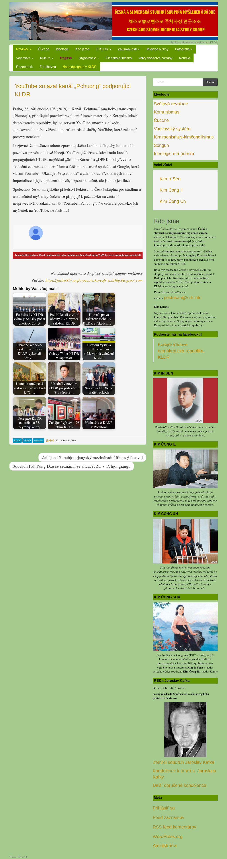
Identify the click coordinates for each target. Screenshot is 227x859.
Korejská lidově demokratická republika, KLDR (181, 350)
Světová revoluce (171, 103)
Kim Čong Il (171, 190)
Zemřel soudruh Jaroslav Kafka (183, 762)
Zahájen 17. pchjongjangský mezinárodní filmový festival (92, 457)
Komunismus (166, 112)
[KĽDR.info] (113, 21)
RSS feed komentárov (174, 826)
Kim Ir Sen (170, 178)
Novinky (22, 49)
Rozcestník (24, 67)
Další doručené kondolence (179, 785)
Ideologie (62, 49)
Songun (161, 145)
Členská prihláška (119, 58)
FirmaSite (23, 857)
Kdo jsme (82, 49)
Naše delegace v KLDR (80, 67)
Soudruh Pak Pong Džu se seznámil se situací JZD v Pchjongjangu (72, 466)
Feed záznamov (168, 817)
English (66, 58)
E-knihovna (47, 67)
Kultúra (45, 58)
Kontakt (184, 58)
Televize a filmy (157, 49)
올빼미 (50, 440)
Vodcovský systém (172, 128)
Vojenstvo (23, 58)
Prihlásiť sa (164, 807)
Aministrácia (165, 845)
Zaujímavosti (127, 49)
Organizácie (87, 58)
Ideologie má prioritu (174, 153)
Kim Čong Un (173, 201)
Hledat (210, 82)
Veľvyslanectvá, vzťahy (155, 58)
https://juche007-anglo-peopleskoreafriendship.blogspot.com (93, 280)
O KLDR (102, 49)
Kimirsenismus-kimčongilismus (184, 137)
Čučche (43, 49)
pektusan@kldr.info (183, 297)
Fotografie (182, 49)
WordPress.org (167, 836)
